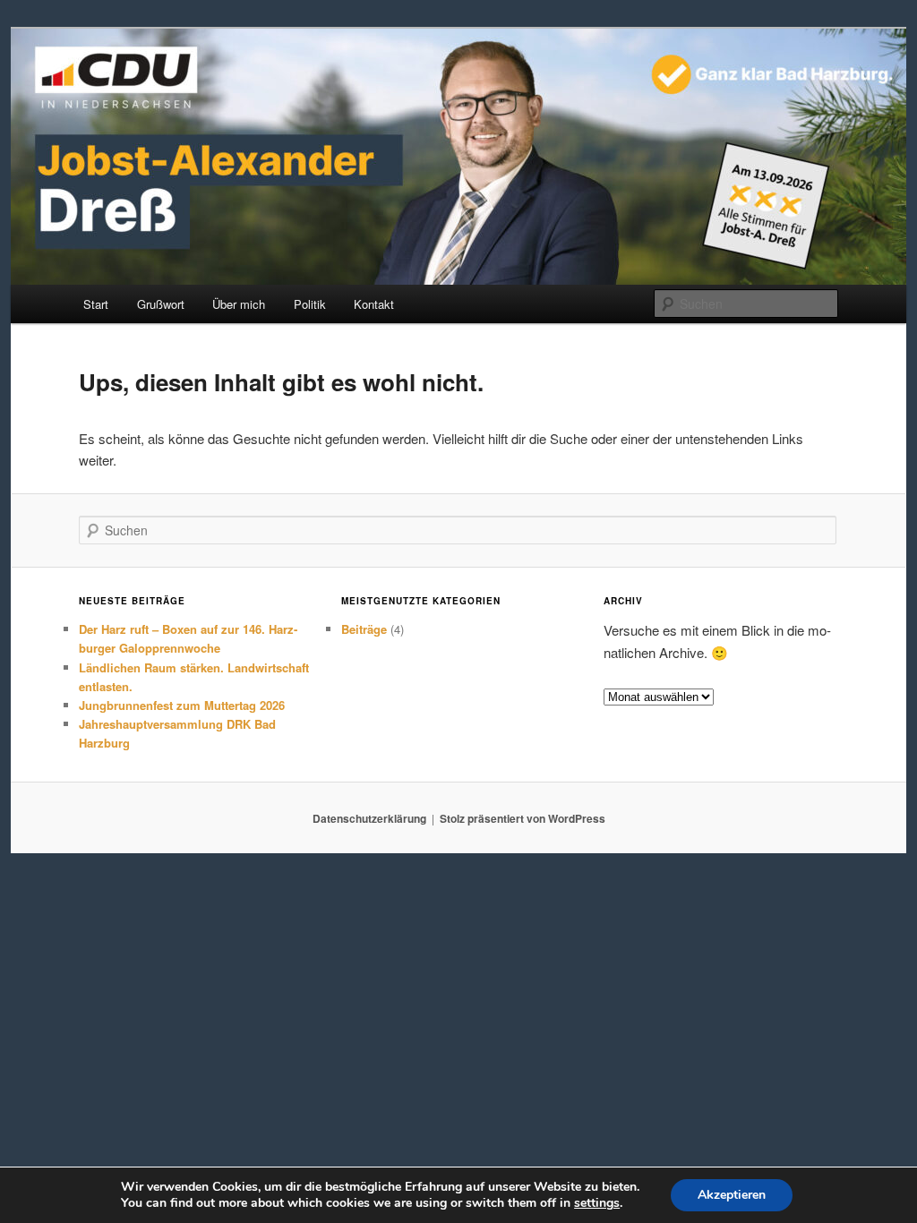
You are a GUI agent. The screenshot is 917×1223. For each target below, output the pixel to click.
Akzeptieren (732, 1194)
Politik (310, 303)
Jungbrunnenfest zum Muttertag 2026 (182, 705)
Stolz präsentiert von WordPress (522, 818)
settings (597, 1203)
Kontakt (374, 303)
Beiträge (364, 628)
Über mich (238, 303)
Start (95, 303)
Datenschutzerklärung (369, 818)
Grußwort (160, 303)
